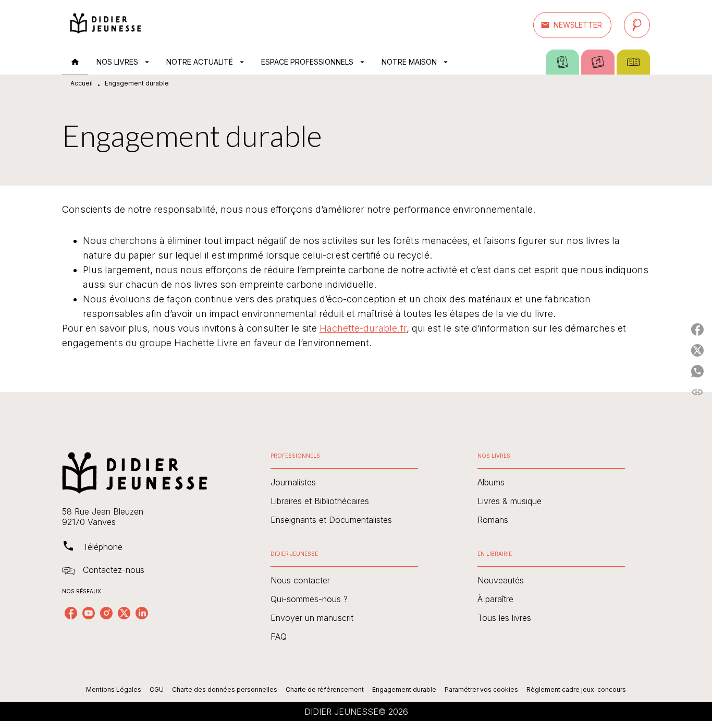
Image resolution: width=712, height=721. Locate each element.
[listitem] (71, 613)
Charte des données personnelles (224, 689)
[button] (572, 25)
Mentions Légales (113, 689)
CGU (157, 689)
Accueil (81, 83)
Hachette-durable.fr (363, 328)
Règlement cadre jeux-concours (576, 689)
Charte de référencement (325, 689)
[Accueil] (106, 25)
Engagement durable (404, 689)
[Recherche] (637, 25)
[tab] (75, 62)
